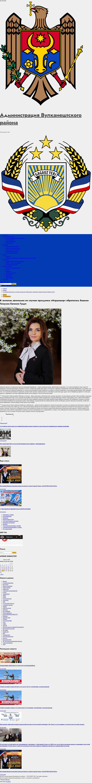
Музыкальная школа (12, 251)
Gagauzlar (6, 600)
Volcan (2, 308)
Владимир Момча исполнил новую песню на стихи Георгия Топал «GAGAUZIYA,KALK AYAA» (28, 486)
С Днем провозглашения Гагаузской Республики (15, 509)
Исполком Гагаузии (8, 628)
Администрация (8, 605)
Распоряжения (7, 516)
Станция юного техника (12, 250)
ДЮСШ (8, 256)
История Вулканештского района (15, 238)
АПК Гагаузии (7, 608)
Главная (5, 235)
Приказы (5, 518)
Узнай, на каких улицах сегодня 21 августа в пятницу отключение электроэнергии (26, 708)
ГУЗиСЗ (5, 619)
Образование (10, 278)
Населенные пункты (9, 236)
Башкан (5, 295)
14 (8, 567)
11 (3, 567)
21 (8, 569)
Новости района (7, 266)
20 (6, 569)
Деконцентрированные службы (12, 527)
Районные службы (8, 515)
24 (1, 571)
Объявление (6, 635)
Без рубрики (6, 611)
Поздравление (7, 296)
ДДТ (4, 622)
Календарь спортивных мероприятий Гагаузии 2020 (21, 258)
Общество (9, 276)
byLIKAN (8, 781)
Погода (5, 638)
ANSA (4, 595)
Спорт (4, 255)
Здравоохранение (11, 273)
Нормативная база (8, 519)
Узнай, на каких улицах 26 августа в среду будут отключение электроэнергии (24, 687)
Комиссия (6, 632)
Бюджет (5, 524)
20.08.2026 (3, 727)
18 (3, 569)
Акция (5, 606)
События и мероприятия (13, 268)
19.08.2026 (3, 489)
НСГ (4, 633)
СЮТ (4, 644)
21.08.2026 (3, 711)
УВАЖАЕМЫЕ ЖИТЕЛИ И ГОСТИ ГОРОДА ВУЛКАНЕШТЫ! (17, 665)
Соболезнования (7, 643)
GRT (4, 602)
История (5, 630)
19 (4, 569)
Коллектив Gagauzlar (12, 253)
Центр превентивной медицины (15, 261)
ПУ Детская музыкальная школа (12, 641)
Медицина (6, 259)
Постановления (7, 529)
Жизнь (5, 581)
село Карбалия (10, 240)
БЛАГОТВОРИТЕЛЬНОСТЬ (10, 614)
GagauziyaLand (7, 598)
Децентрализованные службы (12, 526)
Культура (5, 245)
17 (1, 569)
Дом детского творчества (13, 248)
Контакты (5, 279)
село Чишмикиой (11, 241)
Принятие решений (9, 522)
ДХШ (4, 624)
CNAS (4, 597)
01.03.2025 (7, 308)
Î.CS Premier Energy (8, 603)
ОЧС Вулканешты (8, 636)
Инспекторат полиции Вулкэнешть (13, 627)
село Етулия (9, 243)
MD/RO (8, 286)
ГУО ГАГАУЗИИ (7, 621)
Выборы (5, 616)
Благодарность (7, 613)
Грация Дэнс (6, 617)
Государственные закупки (10, 521)
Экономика (9, 274)
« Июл (1, 574)
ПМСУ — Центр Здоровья (13, 263)
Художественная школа (12, 246)
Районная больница (11, 264)
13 (6, 567)
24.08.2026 (3, 669)
